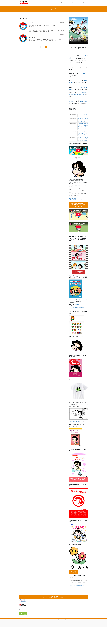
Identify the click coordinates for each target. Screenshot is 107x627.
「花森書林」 (77, 304)
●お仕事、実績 (72, 198)
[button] (78, 272)
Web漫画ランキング (22, 606)
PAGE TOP (103, 607)
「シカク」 (74, 305)
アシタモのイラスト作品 (45, 619)
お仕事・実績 (62, 619)
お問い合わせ (73, 619)
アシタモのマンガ (34, 619)
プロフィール (27, 619)
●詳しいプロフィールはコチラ (76, 199)
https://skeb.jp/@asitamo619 (76, 585)
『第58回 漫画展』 (83, 102)
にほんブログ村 (22, 601)
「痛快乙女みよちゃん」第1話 (76, 421)
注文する (73, 572)
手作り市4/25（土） (35, 37)
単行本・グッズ (55, 619)
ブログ (62, 22)
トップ (21, 619)
